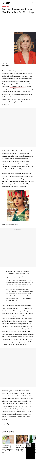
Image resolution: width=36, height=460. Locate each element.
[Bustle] (6, 3)
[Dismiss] (33, 444)
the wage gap (8, 414)
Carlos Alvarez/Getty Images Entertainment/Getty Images (35, 48)
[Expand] (27, 444)
